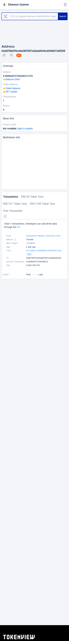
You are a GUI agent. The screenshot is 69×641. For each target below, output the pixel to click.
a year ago (31, 247)
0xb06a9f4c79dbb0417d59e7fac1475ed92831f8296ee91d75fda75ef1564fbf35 (44, 236)
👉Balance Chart (11, 79)
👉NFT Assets (10, 91)
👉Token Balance (11, 88)
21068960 (30, 243)
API (18, 227)
